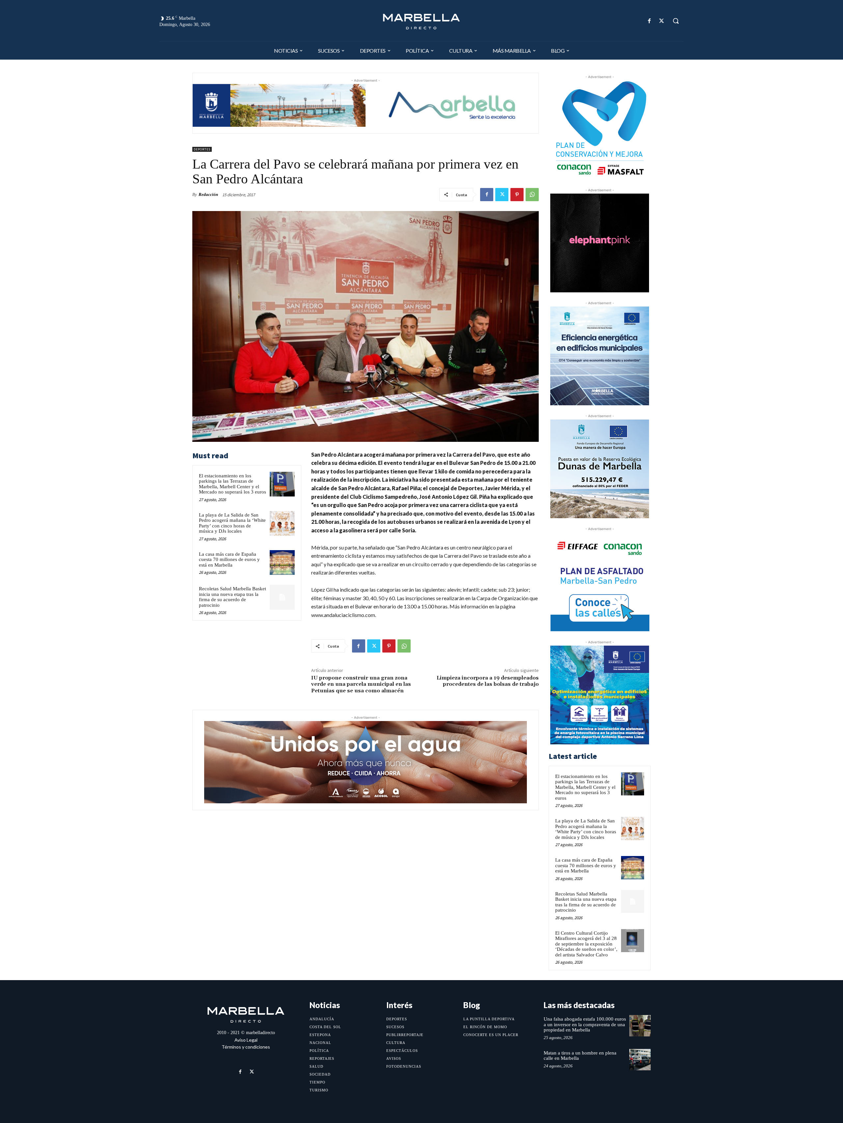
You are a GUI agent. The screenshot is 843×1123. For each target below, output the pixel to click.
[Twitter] (661, 20)
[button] (676, 21)
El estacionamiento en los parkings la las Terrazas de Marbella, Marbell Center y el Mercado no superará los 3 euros (232, 484)
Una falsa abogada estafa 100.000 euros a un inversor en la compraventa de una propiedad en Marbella (585, 1024)
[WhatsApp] (532, 194)
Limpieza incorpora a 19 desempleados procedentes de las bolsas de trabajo (488, 681)
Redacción (208, 194)
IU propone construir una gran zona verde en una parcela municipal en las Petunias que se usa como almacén (361, 684)
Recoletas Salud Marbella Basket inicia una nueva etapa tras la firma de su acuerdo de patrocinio (232, 597)
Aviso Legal (246, 1040)
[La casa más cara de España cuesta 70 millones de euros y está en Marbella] (282, 562)
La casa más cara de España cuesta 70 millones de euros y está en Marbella (229, 559)
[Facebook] (649, 20)
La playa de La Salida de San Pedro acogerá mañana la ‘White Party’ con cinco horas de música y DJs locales (232, 523)
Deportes (202, 149)
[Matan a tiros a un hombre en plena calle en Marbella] (640, 1059)
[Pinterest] (517, 194)
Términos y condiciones (246, 1047)
